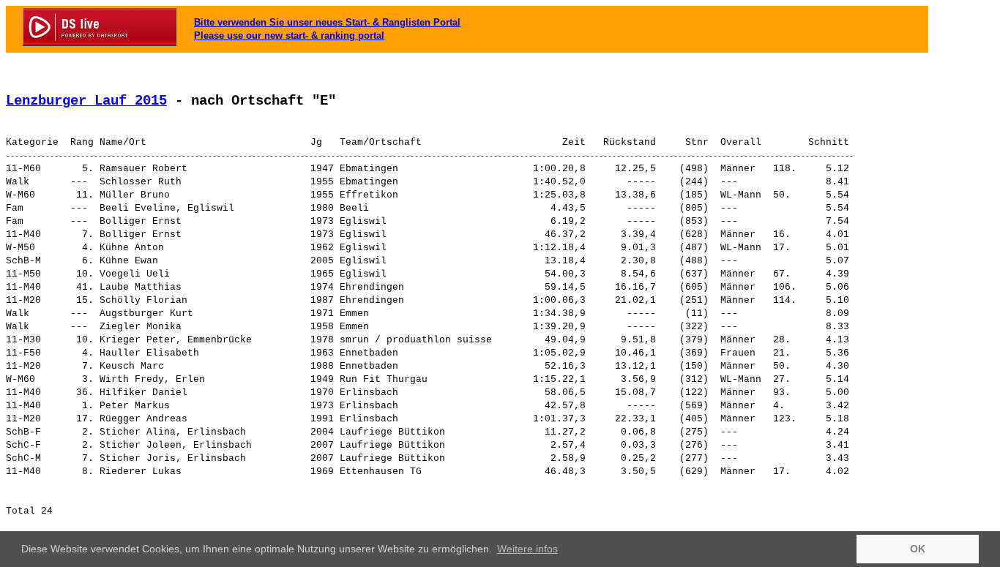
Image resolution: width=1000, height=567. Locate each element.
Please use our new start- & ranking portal (289, 35)
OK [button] (917, 549)
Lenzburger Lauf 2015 (86, 101)
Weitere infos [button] (527, 549)
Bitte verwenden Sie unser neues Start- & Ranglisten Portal (327, 22)
